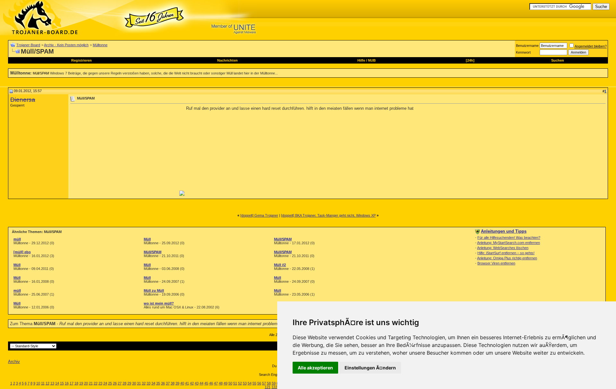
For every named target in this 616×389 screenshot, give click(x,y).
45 (206, 383)
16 (67, 383)
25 (110, 383)
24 (105, 383)
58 (269, 383)
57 (264, 383)
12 (47, 383)
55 (254, 383)
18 (76, 383)
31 (139, 383)
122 (274, 387)
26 (115, 383)
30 (134, 383)
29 (129, 383)
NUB (372, 60)
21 (91, 383)
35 (158, 383)
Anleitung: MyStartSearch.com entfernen (508, 243)
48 (221, 383)
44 (201, 383)
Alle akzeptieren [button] (315, 367)
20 (86, 383)
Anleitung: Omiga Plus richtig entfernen (507, 258)
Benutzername (527, 46)
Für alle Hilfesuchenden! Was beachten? (508, 237)
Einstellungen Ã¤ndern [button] (370, 367)
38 (173, 383)
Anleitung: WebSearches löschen (502, 248)
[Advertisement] (124, 151)
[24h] (470, 60)
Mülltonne (100, 45)
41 (187, 383)
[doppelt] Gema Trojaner (259, 215)
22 (96, 383)
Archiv (14, 361)
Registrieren (81, 60)
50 (230, 383)
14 (57, 383)
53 (245, 383)
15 (62, 383)
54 (250, 383)
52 (240, 383)
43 (197, 383)
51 (235, 383)
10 (38, 383)
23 (100, 383)
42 (192, 383)
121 (267, 387)
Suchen (557, 60)
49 (225, 383)
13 (52, 383)
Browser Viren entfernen (496, 263)
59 (274, 383)
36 (163, 383)
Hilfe (361, 60)
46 (211, 383)
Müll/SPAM (41, 73)
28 (124, 383)
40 (182, 383)
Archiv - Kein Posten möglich (66, 45)
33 (148, 383)
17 (71, 383)
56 (259, 383)
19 (81, 383)
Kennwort (523, 52)
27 (120, 383)
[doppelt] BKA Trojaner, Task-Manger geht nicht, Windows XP (328, 215)
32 (144, 383)
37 (168, 383)
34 (153, 383)
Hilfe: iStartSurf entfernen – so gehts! (506, 253)
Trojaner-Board (28, 45)
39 (177, 383)
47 (216, 383)
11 (43, 383)
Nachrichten (227, 60)
